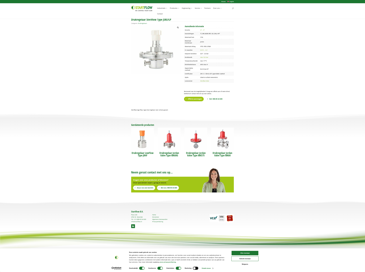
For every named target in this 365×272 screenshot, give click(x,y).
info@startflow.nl (136, 221)
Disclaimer (155, 217)
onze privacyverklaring (168, 262)
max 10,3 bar (204, 57)
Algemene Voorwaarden (159, 219)
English (231, 1)
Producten (173, 8)
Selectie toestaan (245, 258)
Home (154, 215)
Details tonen (206, 268)
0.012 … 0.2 (203, 50)
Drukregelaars (142, 23)
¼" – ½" (202, 30)
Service (197, 8)
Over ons (216, 8)
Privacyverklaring (157, 221)
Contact (160, 14)
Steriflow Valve (204, 81)
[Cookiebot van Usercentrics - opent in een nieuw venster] (116, 268)
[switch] (160, 268)
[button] (178, 27)
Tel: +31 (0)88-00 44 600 (138, 219)
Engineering (186, 8)
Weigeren (245, 264)
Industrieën (161, 8)
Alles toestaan (245, 253)
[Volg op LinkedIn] (133, 226)
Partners (207, 8)
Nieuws (223, 1)
